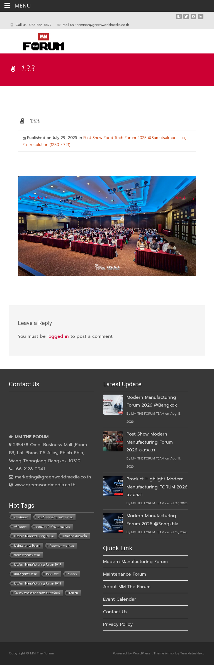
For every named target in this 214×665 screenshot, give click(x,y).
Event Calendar (119, 599)
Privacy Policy (118, 624)
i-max (170, 653)
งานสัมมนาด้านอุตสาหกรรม (55, 517)
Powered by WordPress (132, 653)
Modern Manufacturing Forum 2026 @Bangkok (152, 401)
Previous (32, 198)
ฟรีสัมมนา (20, 527)
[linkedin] (200, 18)
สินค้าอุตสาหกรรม (25, 574)
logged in (58, 336)
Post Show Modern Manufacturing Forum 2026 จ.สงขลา (150, 442)
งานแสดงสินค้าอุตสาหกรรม (53, 527)
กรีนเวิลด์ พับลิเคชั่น (75, 536)
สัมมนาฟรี (52, 574)
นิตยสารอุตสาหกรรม (27, 555)
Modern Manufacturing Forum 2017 (37, 564)
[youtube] (193, 18)
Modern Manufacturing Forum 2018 (37, 583)
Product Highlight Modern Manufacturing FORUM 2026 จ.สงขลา (157, 487)
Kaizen (73, 593)
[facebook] (179, 18)
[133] (107, 226)
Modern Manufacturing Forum (34, 536)
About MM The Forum (126, 586)
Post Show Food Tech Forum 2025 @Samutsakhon (129, 138)
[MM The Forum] (39, 40)
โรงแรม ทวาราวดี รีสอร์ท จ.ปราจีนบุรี (37, 593)
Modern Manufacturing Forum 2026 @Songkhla (152, 519)
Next (185, 198)
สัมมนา (72, 574)
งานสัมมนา (21, 517)
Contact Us (115, 611)
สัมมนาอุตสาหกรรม (62, 545)
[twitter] (186, 18)
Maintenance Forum (27, 545)
